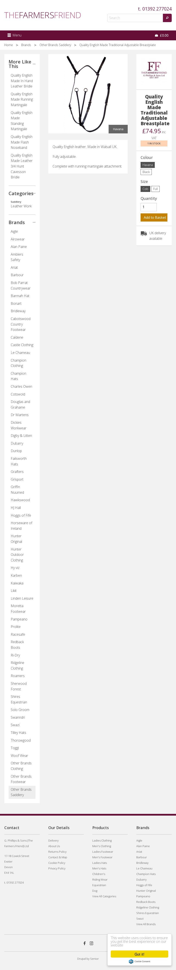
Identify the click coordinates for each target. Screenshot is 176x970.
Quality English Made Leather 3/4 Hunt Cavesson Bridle (22, 166)
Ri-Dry (15, 655)
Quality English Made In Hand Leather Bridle (22, 81)
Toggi (15, 747)
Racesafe (18, 634)
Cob (145, 189)
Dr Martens (20, 414)
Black (146, 172)
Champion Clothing (18, 363)
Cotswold (18, 394)
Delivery (53, 840)
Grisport (17, 479)
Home (9, 45)
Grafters (17, 471)
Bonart (16, 303)
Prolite (16, 626)
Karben (16, 575)
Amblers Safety (17, 257)
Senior (94, 959)
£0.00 (163, 35)
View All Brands (146, 924)
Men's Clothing (101, 846)
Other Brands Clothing (21, 766)
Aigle (14, 231)
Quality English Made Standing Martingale (21, 120)
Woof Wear (19, 755)
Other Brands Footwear (21, 779)
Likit (14, 590)
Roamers (18, 675)
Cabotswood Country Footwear (20, 324)
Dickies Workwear (18, 425)
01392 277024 (157, 9)
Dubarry (17, 443)
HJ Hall (16, 507)
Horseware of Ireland (21, 525)
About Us (54, 846)
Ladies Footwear (102, 852)
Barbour (17, 275)
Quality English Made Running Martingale (22, 99)
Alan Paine (19, 246)
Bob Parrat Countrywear (20, 285)
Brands (26, 45)
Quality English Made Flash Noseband (21, 142)
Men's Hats (99, 868)
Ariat (14, 267)
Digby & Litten (21, 435)
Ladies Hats (99, 863)
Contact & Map (57, 857)
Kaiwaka (17, 583)
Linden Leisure (22, 598)
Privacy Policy (56, 868)
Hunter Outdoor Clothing (17, 555)
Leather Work (21, 204)
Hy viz (15, 567)
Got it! (139, 954)
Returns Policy (57, 852)
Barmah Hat (20, 295)
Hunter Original (16, 539)
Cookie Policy (56, 863)
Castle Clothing (22, 344)
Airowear (18, 239)
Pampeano (19, 619)
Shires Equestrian (19, 699)
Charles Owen (21, 386)
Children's (98, 874)
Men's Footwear (102, 857)
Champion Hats (18, 376)
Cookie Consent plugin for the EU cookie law (139, 961)
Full (155, 189)
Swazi (15, 725)
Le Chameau (20, 352)
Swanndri (18, 717)
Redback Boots (17, 645)
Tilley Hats (18, 732)
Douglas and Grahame (20, 404)
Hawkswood (20, 500)
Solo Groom (20, 709)
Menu (16, 35)
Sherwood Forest (19, 686)
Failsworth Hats (19, 461)
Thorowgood (21, 740)
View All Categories (104, 896)
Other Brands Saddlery (55, 45)
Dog (94, 891)
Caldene (17, 337)
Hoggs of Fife (21, 515)
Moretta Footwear (18, 608)
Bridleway (18, 311)
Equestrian (99, 885)
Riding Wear (100, 879)
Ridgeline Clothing (17, 665)
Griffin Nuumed (17, 489)
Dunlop (16, 450)
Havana (148, 165)
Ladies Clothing (102, 840)
